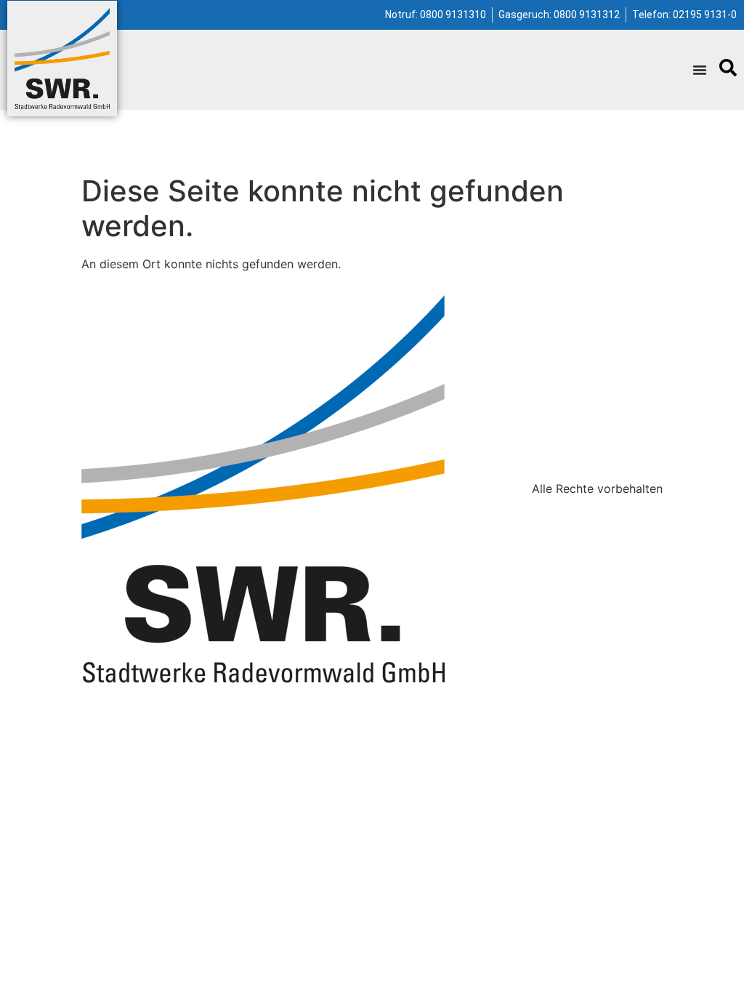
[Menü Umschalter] (699, 70)
